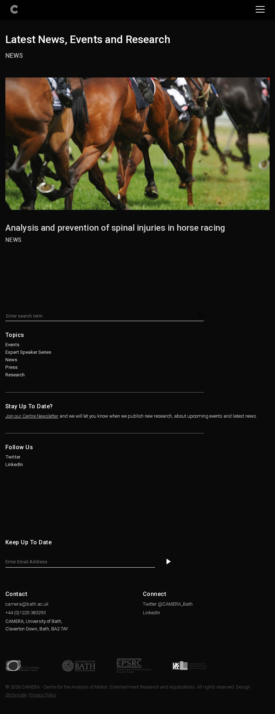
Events (12, 344)
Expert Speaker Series (28, 352)
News (14, 55)
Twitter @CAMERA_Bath (168, 604)
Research (15, 374)
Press (11, 367)
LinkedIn (14, 464)
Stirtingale (15, 694)
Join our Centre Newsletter (31, 416)
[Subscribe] (169, 562)
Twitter (12, 457)
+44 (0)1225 (25, 612)
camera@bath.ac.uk (27, 604)
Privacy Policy (42, 694)
